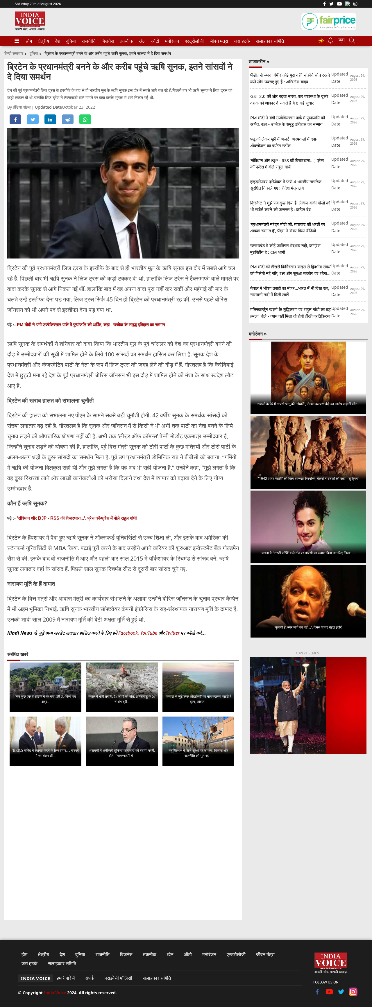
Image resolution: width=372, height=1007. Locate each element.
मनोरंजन (171, 41)
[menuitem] (29, 41)
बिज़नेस (106, 41)
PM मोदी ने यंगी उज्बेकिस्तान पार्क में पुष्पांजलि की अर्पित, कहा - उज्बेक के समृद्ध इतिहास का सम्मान (91, 324)
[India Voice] (30, 29)
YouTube (149, 633)
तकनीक (125, 41)
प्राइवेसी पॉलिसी (118, 978)
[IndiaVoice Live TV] (341, 41)
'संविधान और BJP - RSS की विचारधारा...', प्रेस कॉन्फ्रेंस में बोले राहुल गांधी (77, 518)
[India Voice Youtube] (339, 4)
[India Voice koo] (347, 5)
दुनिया (70, 41)
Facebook (128, 633)
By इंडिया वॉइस (19, 107)
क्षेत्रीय (43, 41)
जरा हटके (241, 41)
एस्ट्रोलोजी (193, 41)
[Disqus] (123, 843)
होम (28, 41)
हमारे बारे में (66, 978)
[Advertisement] (308, 806)
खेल (142, 41)
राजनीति (88, 41)
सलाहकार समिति (268, 41)
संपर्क (89, 978)
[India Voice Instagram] (355, 4)
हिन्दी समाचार (13, 53)
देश (57, 41)
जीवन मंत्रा (218, 41)
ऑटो (154, 41)
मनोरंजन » (258, 334)
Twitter (173, 633)
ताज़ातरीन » (259, 61)
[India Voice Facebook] (324, 4)
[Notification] (330, 42)
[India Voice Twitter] (331, 4)
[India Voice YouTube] (329, 994)
